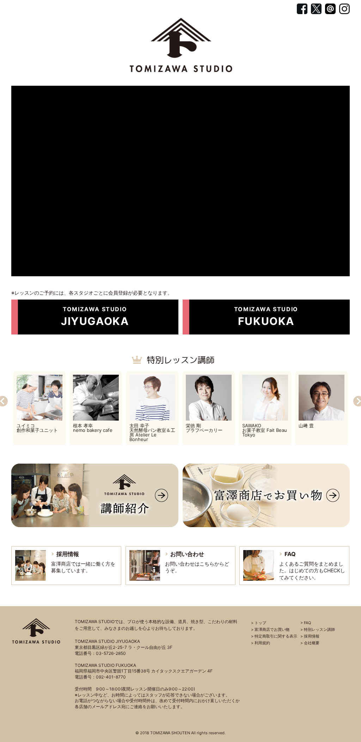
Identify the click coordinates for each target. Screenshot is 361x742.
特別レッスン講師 (180, 360)
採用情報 (311, 636)
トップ (260, 622)
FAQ (307, 622)
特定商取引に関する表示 (276, 636)
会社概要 (311, 642)
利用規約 (262, 642)
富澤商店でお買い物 (272, 629)
